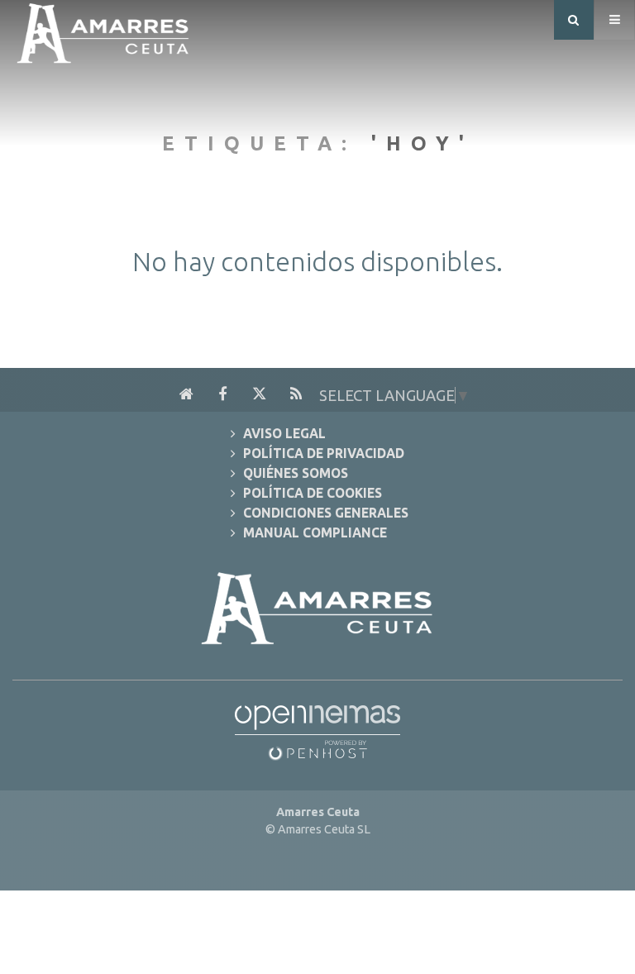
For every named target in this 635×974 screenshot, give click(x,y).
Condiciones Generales (325, 513)
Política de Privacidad (323, 453)
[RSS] (296, 394)
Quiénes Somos (295, 473)
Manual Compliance (315, 533)
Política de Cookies (312, 493)
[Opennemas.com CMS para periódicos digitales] (317, 727)
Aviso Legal (284, 434)
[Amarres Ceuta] (103, 29)
